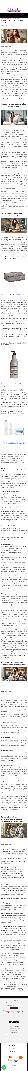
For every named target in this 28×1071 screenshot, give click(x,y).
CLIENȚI (13, 1049)
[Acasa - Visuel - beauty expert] (14, 10)
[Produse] (2, 15)
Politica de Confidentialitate (14, 1012)
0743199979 (14, 1030)
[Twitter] (15, 1022)
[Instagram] (18, 1022)
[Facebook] (10, 1022)
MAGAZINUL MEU (13, 1046)
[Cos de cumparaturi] (23, 14)
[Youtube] (12, 1022)
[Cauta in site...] (26, 14)
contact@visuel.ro (14, 1032)
